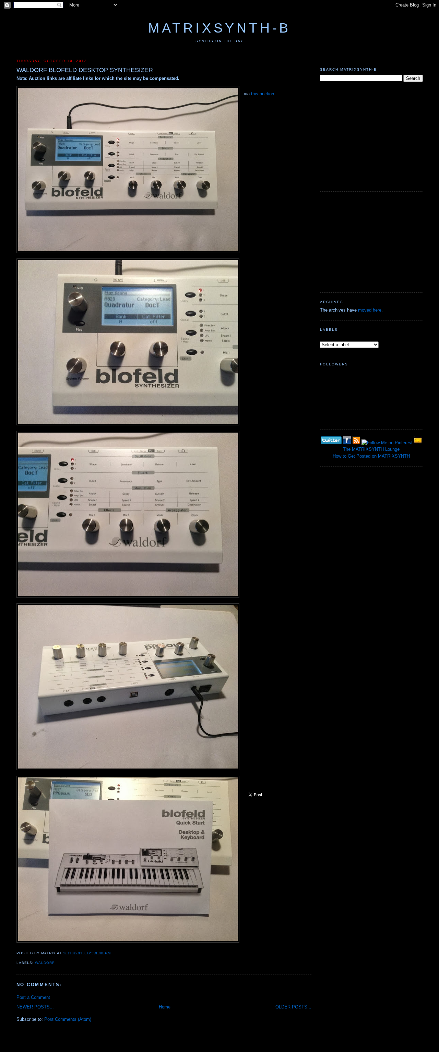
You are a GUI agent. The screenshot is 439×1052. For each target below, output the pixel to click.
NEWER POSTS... (35, 1006)
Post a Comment (33, 997)
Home (164, 1006)
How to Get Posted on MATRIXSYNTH (371, 456)
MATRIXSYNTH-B (219, 28)
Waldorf (45, 963)
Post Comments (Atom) (67, 1019)
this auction (262, 93)
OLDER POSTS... (293, 1006)
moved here (369, 310)
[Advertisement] (371, 140)
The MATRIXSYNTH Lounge (371, 449)
